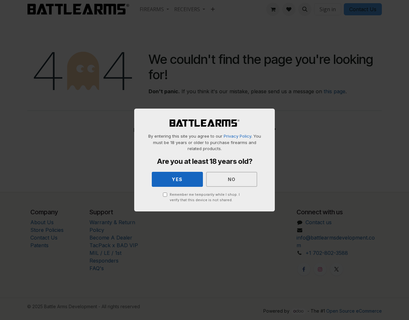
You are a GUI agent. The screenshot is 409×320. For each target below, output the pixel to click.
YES (177, 179)
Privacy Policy (237, 136)
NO (232, 179)
